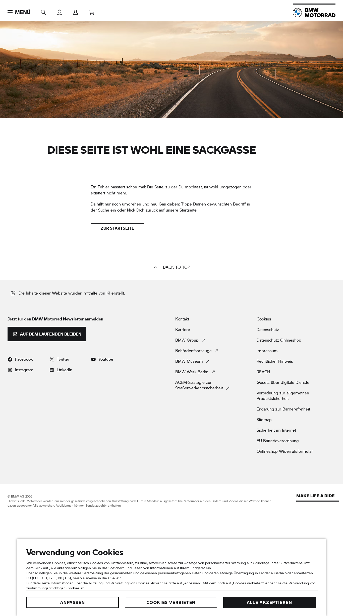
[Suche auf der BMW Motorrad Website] (43, 10)
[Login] (76, 10)
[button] (19, 12)
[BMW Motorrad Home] (314, 12)
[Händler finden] (59, 10)
